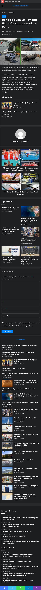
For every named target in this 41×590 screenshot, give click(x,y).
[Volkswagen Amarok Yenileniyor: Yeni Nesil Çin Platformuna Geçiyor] (7, 383)
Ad (3, 302)
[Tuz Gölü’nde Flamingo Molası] (7, 462)
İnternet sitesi (6, 316)
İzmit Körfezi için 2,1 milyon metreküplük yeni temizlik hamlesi (29, 220)
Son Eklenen (20, 339)
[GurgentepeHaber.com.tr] (20, 6)
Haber (12, 12)
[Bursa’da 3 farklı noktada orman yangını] (7, 470)
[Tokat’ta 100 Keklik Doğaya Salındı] (7, 454)
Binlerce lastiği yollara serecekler (13, 368)
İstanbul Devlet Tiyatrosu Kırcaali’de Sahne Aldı (10, 208)
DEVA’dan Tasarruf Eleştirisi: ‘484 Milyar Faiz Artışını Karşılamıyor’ (10, 229)
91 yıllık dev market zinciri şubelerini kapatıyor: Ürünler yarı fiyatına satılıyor (26, 479)
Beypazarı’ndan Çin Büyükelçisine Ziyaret (17, 1)
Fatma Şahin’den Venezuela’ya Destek (9, 259)
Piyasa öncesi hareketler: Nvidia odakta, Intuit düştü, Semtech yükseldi (18, 354)
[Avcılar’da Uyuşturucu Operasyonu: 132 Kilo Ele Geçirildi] (30, 251)
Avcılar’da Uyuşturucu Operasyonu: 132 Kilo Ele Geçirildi (29, 259)
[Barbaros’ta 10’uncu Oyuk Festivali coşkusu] (7, 437)
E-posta (4, 309)
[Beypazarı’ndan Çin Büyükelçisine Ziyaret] (7, 105)
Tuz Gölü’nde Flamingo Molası (24, 460)
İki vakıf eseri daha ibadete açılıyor (26, 486)
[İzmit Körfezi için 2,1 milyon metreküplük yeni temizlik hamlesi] (30, 211)
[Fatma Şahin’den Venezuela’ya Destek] (11, 251)
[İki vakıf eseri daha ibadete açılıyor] (7, 488)
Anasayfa (6, 12)
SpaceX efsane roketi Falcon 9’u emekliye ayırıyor (25, 419)
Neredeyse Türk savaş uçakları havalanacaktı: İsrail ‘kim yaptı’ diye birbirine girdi (25, 496)
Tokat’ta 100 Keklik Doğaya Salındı (26, 451)
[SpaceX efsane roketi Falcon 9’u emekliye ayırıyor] (7, 420)
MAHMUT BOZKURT (10, 31)
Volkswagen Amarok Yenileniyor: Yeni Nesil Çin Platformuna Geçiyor (26, 381)
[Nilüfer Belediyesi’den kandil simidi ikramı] (30, 232)
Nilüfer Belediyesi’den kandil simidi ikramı (28, 240)
